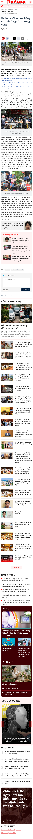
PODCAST (7, 662)
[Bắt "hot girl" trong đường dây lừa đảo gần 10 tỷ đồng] (7, 445)
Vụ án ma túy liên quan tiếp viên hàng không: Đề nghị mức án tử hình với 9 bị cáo (23, 422)
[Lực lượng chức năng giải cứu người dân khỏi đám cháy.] (16, 51)
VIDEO (5, 608)
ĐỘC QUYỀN (14, 6)
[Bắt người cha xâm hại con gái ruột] (7, 514)
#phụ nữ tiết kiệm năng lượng (11, 830)
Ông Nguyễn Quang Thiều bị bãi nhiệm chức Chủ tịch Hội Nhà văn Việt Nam (23, 355)
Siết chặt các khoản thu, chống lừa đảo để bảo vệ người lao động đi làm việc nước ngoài (23, 433)
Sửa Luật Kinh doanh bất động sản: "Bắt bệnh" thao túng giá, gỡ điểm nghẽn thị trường (23, 482)
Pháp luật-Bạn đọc (13, 9)
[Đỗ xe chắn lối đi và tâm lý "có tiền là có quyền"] (16, 313)
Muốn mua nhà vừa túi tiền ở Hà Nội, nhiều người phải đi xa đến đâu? (17, 775)
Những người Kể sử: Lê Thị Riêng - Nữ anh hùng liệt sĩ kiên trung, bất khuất (16, 633)
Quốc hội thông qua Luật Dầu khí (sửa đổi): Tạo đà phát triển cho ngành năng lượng (23, 547)
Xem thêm (16, 568)
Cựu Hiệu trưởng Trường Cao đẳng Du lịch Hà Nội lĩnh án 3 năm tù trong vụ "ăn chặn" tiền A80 (23, 400)
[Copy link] (26, 38)
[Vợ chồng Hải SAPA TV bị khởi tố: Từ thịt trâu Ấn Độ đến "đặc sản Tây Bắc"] (7, 345)
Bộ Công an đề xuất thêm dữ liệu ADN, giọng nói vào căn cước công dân (17, 88)
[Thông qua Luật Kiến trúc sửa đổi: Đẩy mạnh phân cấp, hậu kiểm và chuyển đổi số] (7, 411)
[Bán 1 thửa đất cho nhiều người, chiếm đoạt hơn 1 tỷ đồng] (7, 525)
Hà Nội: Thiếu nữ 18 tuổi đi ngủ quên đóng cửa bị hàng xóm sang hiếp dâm (17, 79)
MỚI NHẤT (7, 6)
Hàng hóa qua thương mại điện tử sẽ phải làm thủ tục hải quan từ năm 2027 (23, 492)
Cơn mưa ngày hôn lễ (11, 689)
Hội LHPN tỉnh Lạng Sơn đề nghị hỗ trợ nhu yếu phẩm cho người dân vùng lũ (15, 579)
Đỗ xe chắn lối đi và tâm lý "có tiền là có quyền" (16, 326)
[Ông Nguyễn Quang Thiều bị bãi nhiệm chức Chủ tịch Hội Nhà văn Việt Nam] (7, 355)
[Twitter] (14, 38)
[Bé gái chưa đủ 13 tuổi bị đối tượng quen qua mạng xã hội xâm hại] (7, 504)
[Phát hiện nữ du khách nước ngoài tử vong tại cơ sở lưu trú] (7, 389)
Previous (2, 724)
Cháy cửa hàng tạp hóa (18, 269)
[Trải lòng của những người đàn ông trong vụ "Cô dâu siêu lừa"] (7, 558)
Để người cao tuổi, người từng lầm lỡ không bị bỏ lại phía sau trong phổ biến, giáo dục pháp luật (22, 470)
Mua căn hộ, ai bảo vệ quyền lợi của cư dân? (17, 782)
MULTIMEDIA (21, 6)
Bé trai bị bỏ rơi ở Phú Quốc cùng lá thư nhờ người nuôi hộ (17, 753)
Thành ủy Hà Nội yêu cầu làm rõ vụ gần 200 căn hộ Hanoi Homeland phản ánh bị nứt (23, 378)
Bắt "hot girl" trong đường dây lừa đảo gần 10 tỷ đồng (23, 443)
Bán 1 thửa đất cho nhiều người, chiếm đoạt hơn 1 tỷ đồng (23, 524)
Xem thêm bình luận (7, 295)
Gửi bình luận (26, 289)
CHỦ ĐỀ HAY (8, 826)
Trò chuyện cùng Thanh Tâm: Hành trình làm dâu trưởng (17, 693)
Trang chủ (4, 9)
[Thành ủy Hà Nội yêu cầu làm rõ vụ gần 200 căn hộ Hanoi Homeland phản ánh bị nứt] (7, 377)
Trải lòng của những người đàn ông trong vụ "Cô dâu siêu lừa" (23, 557)
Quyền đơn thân (10, 684)
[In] (22, 38)
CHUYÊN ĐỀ (28, 6)
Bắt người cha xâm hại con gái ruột (23, 513)
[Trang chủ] (2, 6)
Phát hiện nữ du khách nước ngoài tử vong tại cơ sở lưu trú (23, 388)
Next (30, 724)
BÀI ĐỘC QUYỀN (11, 700)
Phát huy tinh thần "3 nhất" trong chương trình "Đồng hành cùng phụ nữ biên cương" (24, 652)
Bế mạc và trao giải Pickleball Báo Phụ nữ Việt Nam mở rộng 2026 (16, 738)
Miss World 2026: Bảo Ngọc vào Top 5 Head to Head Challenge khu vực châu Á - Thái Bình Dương (16, 602)
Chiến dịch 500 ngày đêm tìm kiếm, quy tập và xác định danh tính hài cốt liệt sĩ (16, 799)
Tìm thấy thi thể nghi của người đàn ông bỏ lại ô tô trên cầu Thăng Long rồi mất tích (17, 83)
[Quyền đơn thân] (16, 673)
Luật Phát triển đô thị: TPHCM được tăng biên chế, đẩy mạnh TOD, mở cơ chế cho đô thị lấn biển (23, 366)
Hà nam (8, 269)
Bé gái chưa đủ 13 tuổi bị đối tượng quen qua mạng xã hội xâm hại (23, 503)
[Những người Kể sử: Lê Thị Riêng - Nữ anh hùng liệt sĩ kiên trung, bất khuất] (16, 620)
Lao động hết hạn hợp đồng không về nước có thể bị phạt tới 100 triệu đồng (17, 760)
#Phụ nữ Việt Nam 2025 (8, 833)
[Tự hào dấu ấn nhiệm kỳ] (8, 642)
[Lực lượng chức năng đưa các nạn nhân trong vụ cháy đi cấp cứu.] (16, 119)
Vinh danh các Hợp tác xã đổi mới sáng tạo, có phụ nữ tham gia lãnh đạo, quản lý (16, 585)
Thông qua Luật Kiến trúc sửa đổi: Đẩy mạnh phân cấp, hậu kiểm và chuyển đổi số (23, 411)
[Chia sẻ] (18, 38)
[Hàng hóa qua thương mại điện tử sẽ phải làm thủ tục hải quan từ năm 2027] (7, 493)
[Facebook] (7, 38)
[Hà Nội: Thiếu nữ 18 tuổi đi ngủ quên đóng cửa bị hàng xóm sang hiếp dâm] (7, 239)
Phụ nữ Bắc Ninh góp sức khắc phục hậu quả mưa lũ (16, 596)
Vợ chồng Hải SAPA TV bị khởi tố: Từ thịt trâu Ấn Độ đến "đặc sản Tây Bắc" (23, 344)
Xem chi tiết (9, 820)
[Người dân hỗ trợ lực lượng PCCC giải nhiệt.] (16, 181)
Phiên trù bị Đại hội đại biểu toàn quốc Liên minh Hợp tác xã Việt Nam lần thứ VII (15, 590)
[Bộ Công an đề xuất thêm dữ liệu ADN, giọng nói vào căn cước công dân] (7, 257)
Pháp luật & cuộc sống (7, 11)
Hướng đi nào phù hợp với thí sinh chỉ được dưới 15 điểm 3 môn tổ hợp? (17, 767)
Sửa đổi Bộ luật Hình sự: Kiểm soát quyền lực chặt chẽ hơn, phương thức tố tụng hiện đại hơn (23, 536)
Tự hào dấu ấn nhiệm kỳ (7, 649)
